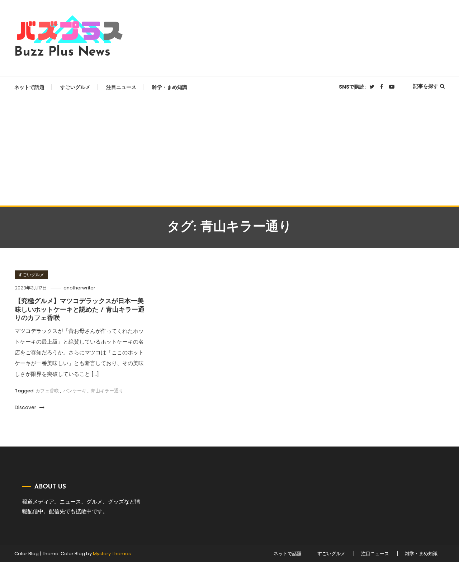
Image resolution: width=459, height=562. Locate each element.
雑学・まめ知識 (169, 87)
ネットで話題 (29, 87)
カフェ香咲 (47, 390)
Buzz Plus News (62, 52)
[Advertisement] (229, 151)
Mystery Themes (112, 553)
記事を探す (425, 86)
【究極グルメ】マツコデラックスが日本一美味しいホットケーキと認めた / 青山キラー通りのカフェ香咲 (80, 310)
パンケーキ (74, 390)
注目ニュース (121, 87)
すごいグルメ (75, 87)
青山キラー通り (107, 390)
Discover (26, 407)
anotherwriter (79, 287)
